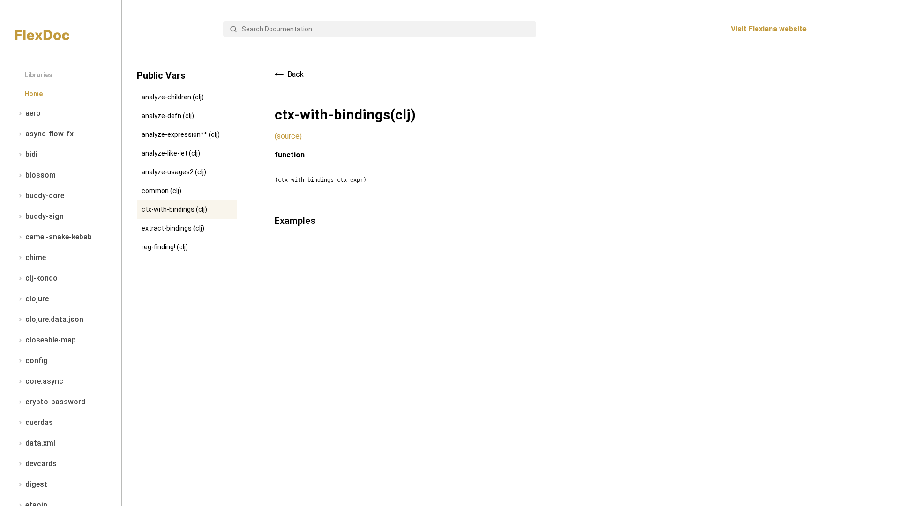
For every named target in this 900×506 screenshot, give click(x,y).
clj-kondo (41, 278)
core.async (44, 381)
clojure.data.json (54, 319)
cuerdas (39, 422)
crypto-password (55, 401)
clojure (37, 298)
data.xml (40, 443)
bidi (31, 154)
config (36, 360)
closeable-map (50, 339)
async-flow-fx (49, 133)
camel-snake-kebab (58, 236)
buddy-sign (44, 216)
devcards (41, 463)
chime (35, 257)
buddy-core (44, 195)
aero (33, 113)
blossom (40, 175)
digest (36, 484)
